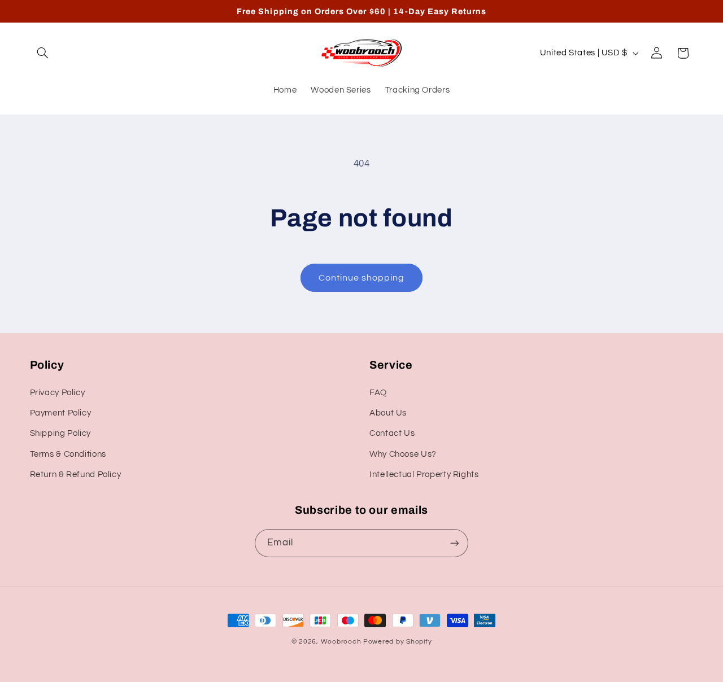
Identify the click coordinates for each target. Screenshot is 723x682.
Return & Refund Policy (75, 474)
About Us (388, 413)
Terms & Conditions (68, 454)
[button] (43, 53)
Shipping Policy (60, 433)
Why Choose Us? (403, 454)
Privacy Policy (57, 392)
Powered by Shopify (397, 642)
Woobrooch (341, 642)
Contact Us (392, 433)
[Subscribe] (455, 543)
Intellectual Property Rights (424, 474)
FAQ (378, 392)
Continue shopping (362, 277)
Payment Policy (61, 413)
